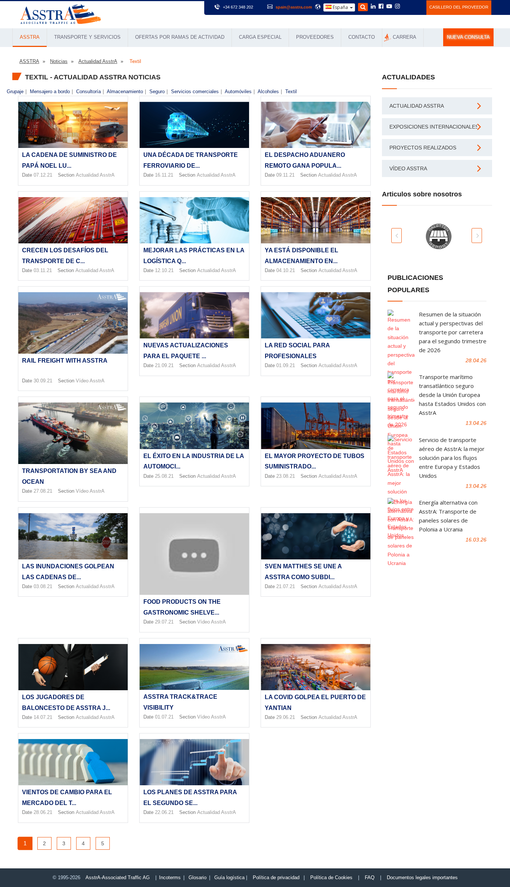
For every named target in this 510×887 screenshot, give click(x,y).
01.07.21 (164, 717)
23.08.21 (285, 476)
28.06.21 (43, 812)
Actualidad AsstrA (95, 175)
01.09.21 (285, 365)
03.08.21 (43, 586)
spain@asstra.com (294, 7)
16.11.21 (164, 175)
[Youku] (416, 6)
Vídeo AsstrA (90, 380)
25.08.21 (164, 476)
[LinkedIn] (373, 6)
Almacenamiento (125, 91)
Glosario (197, 877)
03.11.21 (43, 270)
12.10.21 (164, 270)
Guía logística (229, 877)
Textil (291, 91)
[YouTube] (389, 6)
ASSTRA (30, 37)
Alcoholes (268, 91)
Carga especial (260, 37)
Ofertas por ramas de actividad (179, 37)
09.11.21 (285, 175)
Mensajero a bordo (50, 91)
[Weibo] (406, 6)
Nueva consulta (468, 37)
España (340, 7)
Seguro (157, 91)
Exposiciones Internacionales (434, 127)
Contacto (361, 37)
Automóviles (238, 91)
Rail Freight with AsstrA (65, 360)
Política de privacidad (276, 877)
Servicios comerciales (195, 91)
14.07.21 (43, 717)
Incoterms (170, 877)
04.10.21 (285, 270)
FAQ (369, 877)
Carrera (404, 37)
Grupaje (15, 91)
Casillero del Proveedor (458, 7)
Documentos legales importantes (422, 877)
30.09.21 (43, 380)
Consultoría (88, 91)
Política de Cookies (331, 877)
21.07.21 (285, 586)
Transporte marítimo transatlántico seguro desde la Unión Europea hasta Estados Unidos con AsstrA (452, 394)
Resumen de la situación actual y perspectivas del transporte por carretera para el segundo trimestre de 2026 (452, 332)
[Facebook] (381, 6)
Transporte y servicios (87, 37)
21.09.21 (164, 365)
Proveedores (315, 37)
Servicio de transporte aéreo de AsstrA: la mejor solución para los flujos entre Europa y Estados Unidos (452, 457)
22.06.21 (164, 812)
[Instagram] (397, 6)
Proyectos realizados (422, 148)
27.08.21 (43, 491)
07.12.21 (43, 175)
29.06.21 (285, 717)
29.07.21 (164, 622)
